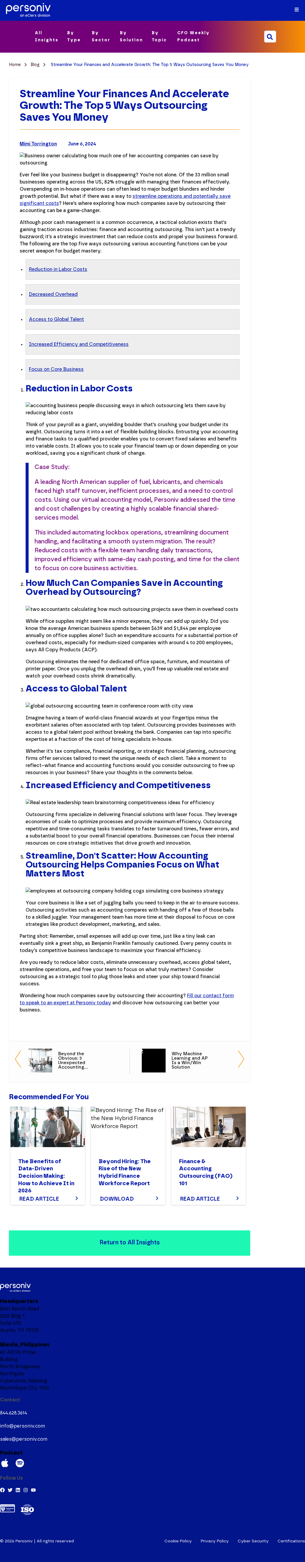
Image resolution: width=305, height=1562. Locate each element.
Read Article (39, 1199)
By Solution (131, 36)
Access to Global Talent (56, 319)
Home (15, 65)
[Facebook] (2, 1490)
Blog (36, 65)
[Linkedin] (17, 1490)
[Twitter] (10, 1490)
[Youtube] (33, 1490)
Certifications (291, 1541)
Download (117, 1199)
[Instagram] (25, 1490)
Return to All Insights (129, 1243)
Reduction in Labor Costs (58, 269)
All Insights (46, 36)
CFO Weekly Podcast (193, 36)
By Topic (159, 36)
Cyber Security (253, 1541)
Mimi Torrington (38, 144)
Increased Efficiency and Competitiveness (79, 344)
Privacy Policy (215, 1541)
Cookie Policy (178, 1541)
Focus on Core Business (56, 369)
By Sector (101, 36)
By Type (74, 36)
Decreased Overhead (53, 294)
